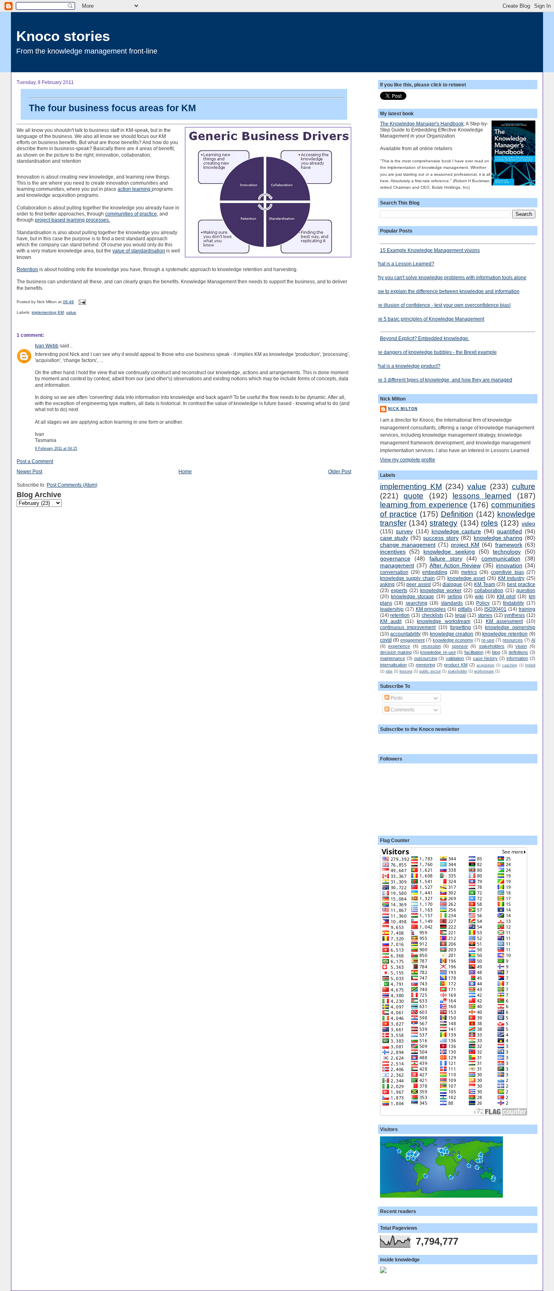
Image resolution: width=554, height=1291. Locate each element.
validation (455, 658)
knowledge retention (505, 633)
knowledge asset (466, 578)
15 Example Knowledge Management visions (430, 250)
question (525, 590)
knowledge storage (412, 596)
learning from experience (424, 504)
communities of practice (131, 213)
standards (452, 603)
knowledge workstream (443, 621)
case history (485, 658)
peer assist (418, 584)
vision (521, 646)
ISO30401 (495, 609)
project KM (465, 544)
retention (400, 615)
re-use (487, 640)
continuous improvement (408, 627)
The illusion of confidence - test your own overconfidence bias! (442, 305)
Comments (401, 709)
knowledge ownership (510, 627)
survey (404, 531)
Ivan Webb (46, 345)
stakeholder (457, 671)
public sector (430, 671)
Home (185, 471)
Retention (27, 269)
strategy (443, 523)
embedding (434, 572)
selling (454, 596)
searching (416, 603)
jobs (389, 671)
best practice (521, 584)
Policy (483, 603)
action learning (135, 189)
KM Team (484, 584)
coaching (509, 665)
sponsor (460, 646)
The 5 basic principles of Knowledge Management (429, 318)
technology (507, 551)
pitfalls (465, 609)
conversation (394, 572)
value (71, 312)
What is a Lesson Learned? (404, 263)
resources (512, 640)
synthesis (514, 615)
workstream (484, 671)
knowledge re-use (438, 652)
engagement (412, 640)
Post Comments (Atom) (72, 484)
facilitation (473, 652)
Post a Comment (35, 461)
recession (431, 646)
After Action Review (455, 565)
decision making (396, 652)
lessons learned (482, 495)
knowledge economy (453, 640)
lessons (405, 671)
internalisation (393, 664)
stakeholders (492, 646)
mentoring (425, 664)
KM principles (431, 609)
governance (395, 558)
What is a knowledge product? (407, 366)
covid (386, 639)
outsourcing (425, 658)
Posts (396, 697)
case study (394, 538)
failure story (445, 558)
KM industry (511, 578)
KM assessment (504, 621)
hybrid (530, 665)
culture (523, 486)
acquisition (485, 665)
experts (399, 590)
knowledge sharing (498, 538)
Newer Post (29, 471)
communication (500, 558)
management (397, 565)
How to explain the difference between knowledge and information (447, 291)
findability (513, 603)
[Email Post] (81, 302)
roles (489, 523)
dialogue (452, 584)
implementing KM (48, 312)
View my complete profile (407, 459)
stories (485, 615)
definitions (518, 652)
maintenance (392, 658)
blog (496, 652)
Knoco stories (63, 36)
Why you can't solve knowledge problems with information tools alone (450, 277)
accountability (405, 633)
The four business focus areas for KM (112, 108)
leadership (392, 609)
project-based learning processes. (72, 219)
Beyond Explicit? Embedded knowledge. (424, 338)
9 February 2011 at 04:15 (56, 448)
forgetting (460, 627)
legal (460, 615)
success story (440, 538)
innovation (509, 565)
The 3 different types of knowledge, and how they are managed (443, 379)
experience (399, 646)
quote (413, 495)
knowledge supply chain (407, 578)
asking (387, 584)
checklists (432, 615)
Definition (457, 514)
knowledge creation (452, 633)
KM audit (391, 621)
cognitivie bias (507, 572)
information (517, 658)
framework (508, 544)
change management (408, 544)
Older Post (339, 471)
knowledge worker (441, 590)
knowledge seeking (449, 551)
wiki (479, 596)
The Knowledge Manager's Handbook (422, 123)
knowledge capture (456, 531)
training (527, 609)
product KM (455, 664)
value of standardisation (138, 250)
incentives (393, 551)
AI (533, 640)
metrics (469, 572)
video (528, 523)
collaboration (489, 590)
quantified (509, 531)
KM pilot (506, 596)
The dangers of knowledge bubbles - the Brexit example (435, 352)
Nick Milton (403, 409)
